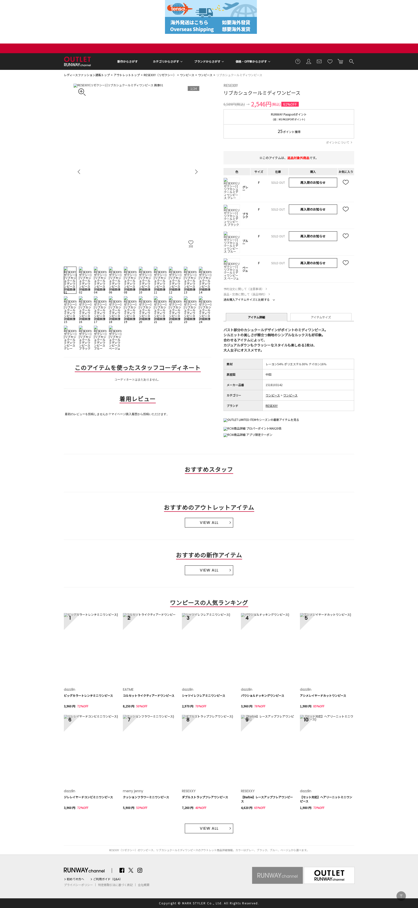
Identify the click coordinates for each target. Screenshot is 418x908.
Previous (79, 171)
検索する (351, 61)
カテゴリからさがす (166, 61)
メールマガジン (319, 61)
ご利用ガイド (298, 61)
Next (196, 171)
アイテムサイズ (321, 317)
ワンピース (187, 75)
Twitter (131, 870)
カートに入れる (340, 61)
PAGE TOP (401, 896)
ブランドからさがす (207, 61)
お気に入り (330, 61)
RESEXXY (231, 85)
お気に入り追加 (346, 182)
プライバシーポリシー (78, 884)
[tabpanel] (138, 171)
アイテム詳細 (256, 317)
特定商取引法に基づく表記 (115, 884)
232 (191, 246)
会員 (309, 61)
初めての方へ (75, 879)
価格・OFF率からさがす (251, 61)
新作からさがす (127, 61)
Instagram (140, 870)
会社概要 (143, 884)
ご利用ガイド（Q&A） (107, 879)
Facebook (122, 870)
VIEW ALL (209, 522)
